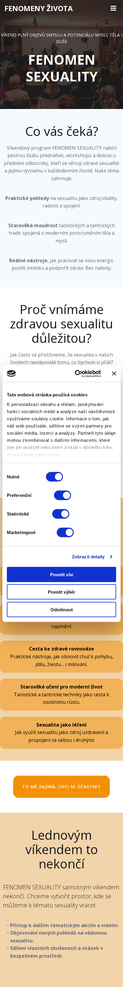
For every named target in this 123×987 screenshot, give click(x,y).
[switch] (62, 494)
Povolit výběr (61, 592)
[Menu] (113, 8)
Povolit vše (61, 574)
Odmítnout (61, 609)
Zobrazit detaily (88, 556)
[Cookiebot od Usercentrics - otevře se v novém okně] (76, 373)
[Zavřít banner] (114, 374)
